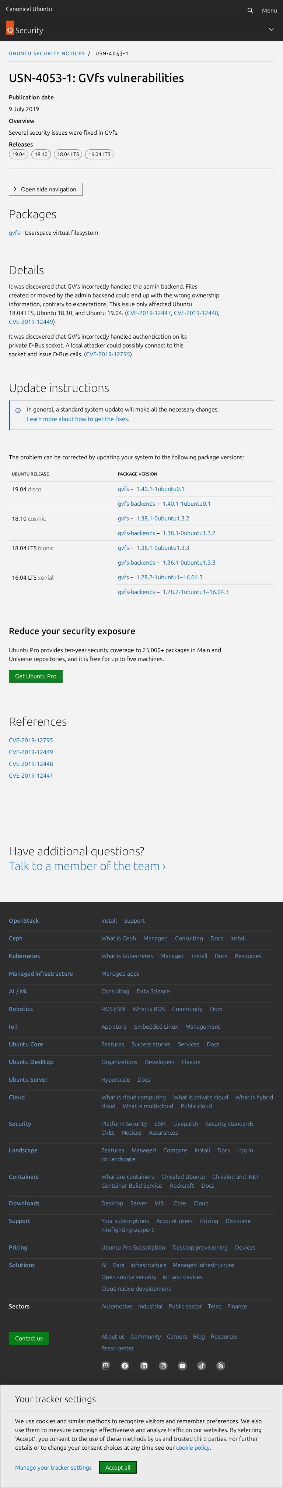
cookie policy (193, 1447)
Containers (23, 1176)
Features (112, 1044)
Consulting (189, 938)
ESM (160, 1123)
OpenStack (24, 920)
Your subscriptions (125, 1220)
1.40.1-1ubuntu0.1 (160, 488)
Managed (155, 938)
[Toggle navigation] (271, 29)
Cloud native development (136, 1288)
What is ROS (149, 1008)
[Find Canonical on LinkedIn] (145, 1367)
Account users (174, 1220)
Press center (117, 1348)
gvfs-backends (136, 503)
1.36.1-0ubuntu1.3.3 (162, 547)
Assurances (163, 1132)
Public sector (185, 1306)
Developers (160, 1061)
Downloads (24, 1203)
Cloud (17, 1097)
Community (187, 1008)
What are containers (127, 1176)
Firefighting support (127, 1229)
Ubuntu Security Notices (47, 53)
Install (109, 920)
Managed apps (120, 973)
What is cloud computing (133, 1097)
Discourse (238, 1220)
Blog (199, 1336)
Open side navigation (48, 189)
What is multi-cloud (148, 1106)
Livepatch (185, 1123)
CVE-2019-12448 (196, 313)
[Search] (250, 10)
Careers (177, 1336)
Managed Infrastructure (203, 1265)
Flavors (191, 1061)
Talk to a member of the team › (87, 865)
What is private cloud (200, 1097)
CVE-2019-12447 (149, 313)
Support (134, 920)
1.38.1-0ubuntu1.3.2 (162, 518)
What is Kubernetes (127, 955)
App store (114, 1026)
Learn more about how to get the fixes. (78, 419)
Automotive (116, 1306)
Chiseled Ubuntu (183, 1176)
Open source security (129, 1276)
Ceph (15, 938)
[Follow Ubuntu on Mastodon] (107, 1367)
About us (113, 1336)
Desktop (112, 1203)
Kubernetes (24, 955)
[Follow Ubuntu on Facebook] (126, 1367)
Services (188, 1044)
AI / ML (18, 991)
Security (20, 1123)
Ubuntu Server (28, 1079)
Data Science (153, 991)
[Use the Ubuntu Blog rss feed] (222, 1367)
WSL (160, 1203)
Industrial (150, 1306)
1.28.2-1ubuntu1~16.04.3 (169, 577)
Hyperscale (115, 1079)
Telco (214, 1306)
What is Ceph (118, 938)
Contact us (29, 1338)
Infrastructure (148, 1265)
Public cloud (196, 1106)
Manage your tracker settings (53, 1467)
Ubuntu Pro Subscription (133, 1247)
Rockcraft (182, 1185)
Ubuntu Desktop (31, 1061)
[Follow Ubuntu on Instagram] (165, 1367)
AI (103, 1265)
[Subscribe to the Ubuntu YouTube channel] (184, 1367)
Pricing (209, 1220)
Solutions (22, 1265)
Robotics (21, 1008)
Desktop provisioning (200, 1247)
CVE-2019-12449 (31, 321)
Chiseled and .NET (235, 1176)
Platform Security (124, 1123)
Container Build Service (131, 1185)
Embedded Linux (156, 1026)
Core (180, 1203)
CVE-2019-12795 (108, 354)
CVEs (108, 1132)
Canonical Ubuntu (29, 9)
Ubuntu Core (26, 1044)
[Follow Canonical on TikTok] (203, 1367)
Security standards (230, 1123)
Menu (269, 10)
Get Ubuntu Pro (35, 676)
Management (202, 1026)
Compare (175, 1150)
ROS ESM (113, 1008)
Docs (216, 938)
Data (118, 1265)
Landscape (23, 1150)
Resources (248, 955)
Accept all (117, 1467)
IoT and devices (183, 1276)
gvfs (14, 232)
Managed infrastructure (41, 973)
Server (138, 1203)
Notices (132, 1132)
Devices (245, 1247)
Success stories (151, 1044)
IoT (13, 1026)
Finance (237, 1306)
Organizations (119, 1061)
